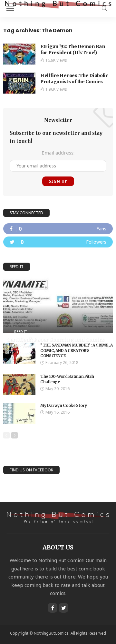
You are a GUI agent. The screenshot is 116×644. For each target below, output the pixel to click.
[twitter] (58, 241)
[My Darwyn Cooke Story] (19, 413)
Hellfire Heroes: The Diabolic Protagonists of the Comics (74, 79)
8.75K (105, 347)
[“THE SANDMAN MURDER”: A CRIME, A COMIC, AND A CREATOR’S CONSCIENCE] (19, 353)
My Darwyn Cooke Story (63, 405)
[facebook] (58, 228)
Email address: (58, 152)
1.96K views (56, 89)
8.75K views (22, 346)
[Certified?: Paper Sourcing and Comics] (58, 305)
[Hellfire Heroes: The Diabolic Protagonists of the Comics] (19, 83)
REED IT (20, 331)
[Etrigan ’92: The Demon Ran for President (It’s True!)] (19, 54)
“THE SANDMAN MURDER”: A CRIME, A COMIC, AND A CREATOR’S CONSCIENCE (76, 350)
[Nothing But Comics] (58, 4)
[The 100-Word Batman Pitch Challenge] (19, 384)
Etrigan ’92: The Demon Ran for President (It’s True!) (72, 49)
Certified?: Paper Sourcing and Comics (55, 340)
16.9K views (56, 60)
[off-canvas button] (10, 8)
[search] (104, 8)
